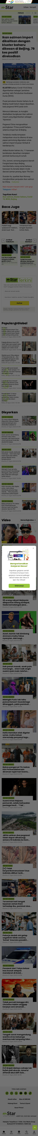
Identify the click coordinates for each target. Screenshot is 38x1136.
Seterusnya (19, 586)
